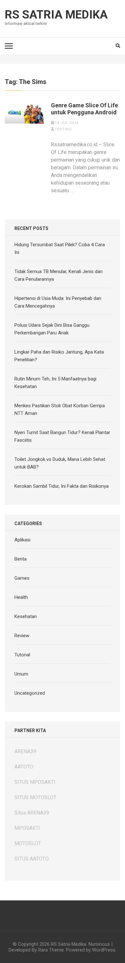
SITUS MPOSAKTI (34, 782)
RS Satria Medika (56, 14)
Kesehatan (25, 616)
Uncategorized (29, 693)
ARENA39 (25, 751)
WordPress (103, 950)
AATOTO (23, 767)
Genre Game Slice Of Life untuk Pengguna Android (84, 109)
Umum (21, 674)
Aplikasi (22, 540)
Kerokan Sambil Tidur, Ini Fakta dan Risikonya (61, 486)
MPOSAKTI (27, 828)
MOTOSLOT (27, 843)
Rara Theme (51, 950)
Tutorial (22, 655)
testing (63, 129)
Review (21, 635)
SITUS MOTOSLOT (35, 797)
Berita (20, 559)
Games (21, 578)
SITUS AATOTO (31, 859)
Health (21, 597)
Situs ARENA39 (31, 813)
